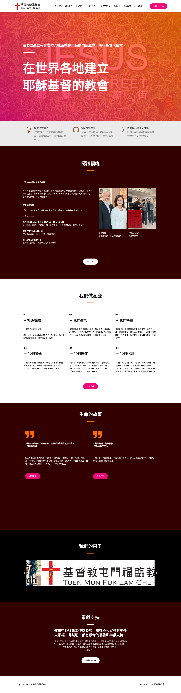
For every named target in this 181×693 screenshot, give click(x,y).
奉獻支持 (117, 6)
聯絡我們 (127, 6)
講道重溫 (68, 6)
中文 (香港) (138, 6)
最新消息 (58, 6)
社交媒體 (91, 6)
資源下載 (104, 6)
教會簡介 (79, 6)
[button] (83, 6)
